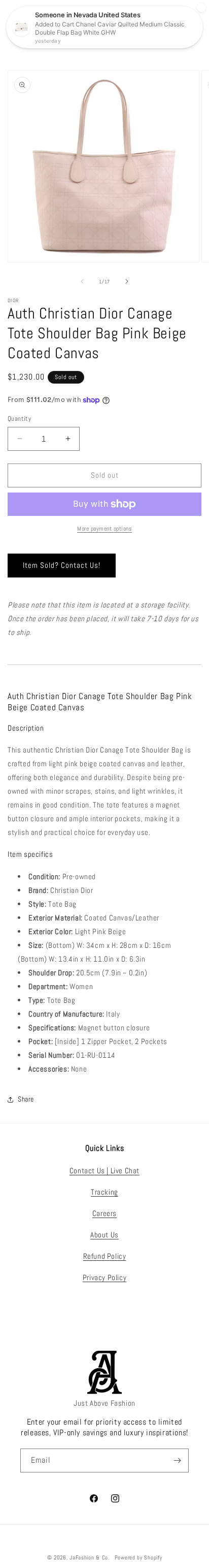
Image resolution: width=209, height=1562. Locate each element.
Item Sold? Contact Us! (61, 565)
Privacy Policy (104, 1277)
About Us (104, 1234)
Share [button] (26, 1099)
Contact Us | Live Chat (104, 1170)
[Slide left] (82, 281)
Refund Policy (104, 1256)
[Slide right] (127, 281)
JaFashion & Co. (89, 1557)
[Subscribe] (177, 1460)
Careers (104, 1213)
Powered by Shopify (138, 1557)
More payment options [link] (104, 529)
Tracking (104, 1192)
